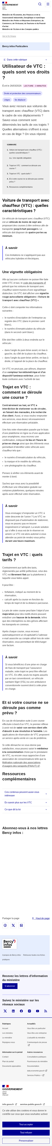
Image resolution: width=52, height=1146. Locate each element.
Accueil (5, 1028)
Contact (5, 1057)
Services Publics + (34, 1075)
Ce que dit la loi (13, 809)
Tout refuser (26, 1132)
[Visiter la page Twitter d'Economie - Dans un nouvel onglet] (5, 1011)
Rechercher (40, 4)
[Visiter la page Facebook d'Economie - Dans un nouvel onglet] (21, 1011)
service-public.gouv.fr (31, 1104)
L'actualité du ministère (36, 1038)
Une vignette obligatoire (22, 158)
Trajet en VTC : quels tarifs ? (20, 174)
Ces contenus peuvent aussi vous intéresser (22, 794)
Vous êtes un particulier (36, 1028)
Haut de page (42, 918)
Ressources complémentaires (21, 187)
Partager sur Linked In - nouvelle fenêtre (21, 925)
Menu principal (48, 4)
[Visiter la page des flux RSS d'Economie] (46, 1011)
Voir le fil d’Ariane (9, 36)
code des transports (33, 283)
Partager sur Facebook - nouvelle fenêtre (5, 925)
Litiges (7, 100)
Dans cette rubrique (17, 59)
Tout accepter (26, 1124)
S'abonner (10, 986)
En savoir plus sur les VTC (18, 802)
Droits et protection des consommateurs (22, 93)
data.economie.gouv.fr (35, 1071)
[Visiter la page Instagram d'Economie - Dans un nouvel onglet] (29, 1011)
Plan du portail (8, 1061)
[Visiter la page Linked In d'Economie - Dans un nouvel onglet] (13, 1011)
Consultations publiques (36, 1057)
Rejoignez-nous (8, 1042)
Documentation (33, 1066)
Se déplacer (20, 100)
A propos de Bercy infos (11, 955)
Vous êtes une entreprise (37, 1033)
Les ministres (7, 1033)
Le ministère (7, 1038)
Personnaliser (26, 1140)
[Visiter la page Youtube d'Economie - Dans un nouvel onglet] (37, 1011)
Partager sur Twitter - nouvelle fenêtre (13, 925)
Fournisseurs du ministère (37, 1061)
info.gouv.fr (8, 1104)
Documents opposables (11, 1066)
